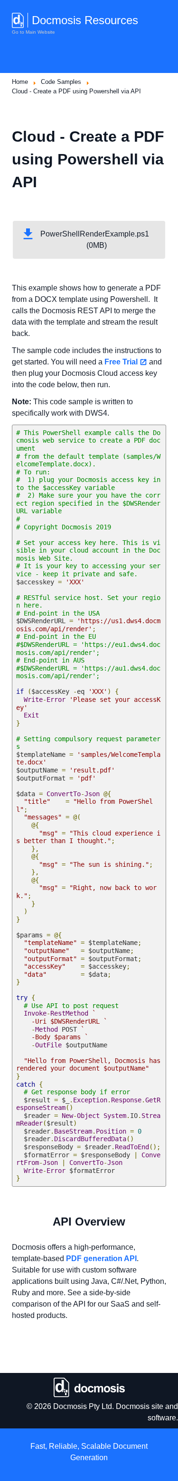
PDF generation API (101, 1258)
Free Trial (121, 362)
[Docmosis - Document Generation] (89, 1387)
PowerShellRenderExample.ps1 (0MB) (96, 239)
